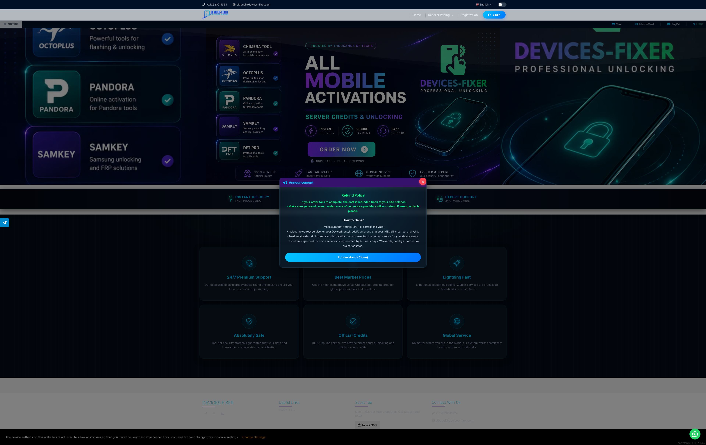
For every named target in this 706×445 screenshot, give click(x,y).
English (484, 4)
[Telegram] (4, 222)
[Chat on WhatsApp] (694, 433)
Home (417, 15)
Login (497, 14)
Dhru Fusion (698, 443)
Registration (469, 15)
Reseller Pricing (439, 15)
